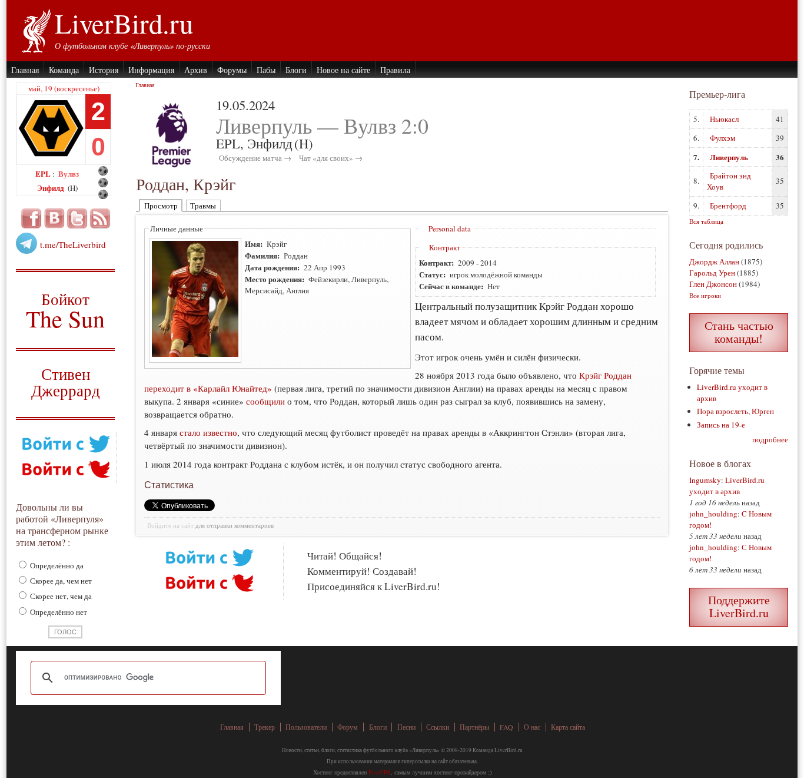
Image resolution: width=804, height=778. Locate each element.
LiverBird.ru (124, 23)
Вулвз (68, 173)
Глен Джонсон (713, 284)
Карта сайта (568, 727)
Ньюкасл (724, 119)
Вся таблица (706, 221)
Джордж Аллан (714, 261)
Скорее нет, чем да (60, 596)
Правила (395, 69)
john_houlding (713, 513)
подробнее (770, 439)
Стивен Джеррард (65, 384)
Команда (64, 69)
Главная (25, 69)
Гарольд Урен (712, 272)
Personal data (449, 228)
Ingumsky (705, 480)
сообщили (265, 401)
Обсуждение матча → (255, 158)
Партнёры (474, 727)
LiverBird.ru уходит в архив (727, 485)
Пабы (266, 69)
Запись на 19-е (721, 424)
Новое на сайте (343, 69)
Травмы (203, 205)
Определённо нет (57, 612)
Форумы (232, 69)
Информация (151, 69)
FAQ (506, 727)
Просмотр (161, 205)
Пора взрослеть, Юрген (735, 411)
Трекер (264, 727)
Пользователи (306, 727)
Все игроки (705, 295)
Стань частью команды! (739, 331)
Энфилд (51, 187)
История (103, 69)
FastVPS (379, 772)
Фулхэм (722, 138)
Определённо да (56, 565)
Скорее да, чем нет (60, 580)
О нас (532, 727)
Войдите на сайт (170, 525)
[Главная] (35, 29)
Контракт (444, 247)
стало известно (208, 432)
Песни (406, 727)
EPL (43, 173)
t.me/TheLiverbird (73, 244)
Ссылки (437, 727)
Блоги (296, 69)
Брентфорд (728, 205)
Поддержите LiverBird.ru (739, 606)
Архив (195, 69)
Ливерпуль (729, 157)
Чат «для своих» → (331, 158)
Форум (347, 727)
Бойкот (66, 310)
